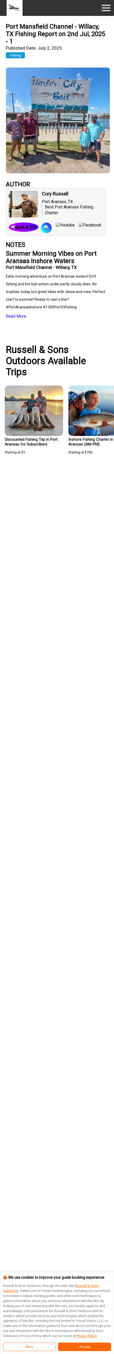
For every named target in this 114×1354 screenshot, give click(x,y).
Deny (29, 1347)
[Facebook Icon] (88, 227)
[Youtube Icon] (63, 227)
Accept (84, 1347)
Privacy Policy (87, 1336)
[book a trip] (23, 227)
